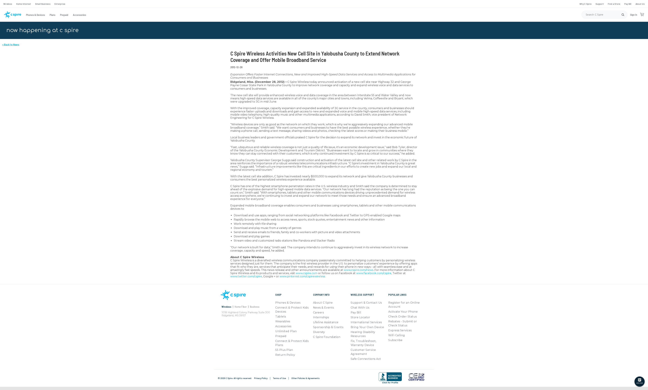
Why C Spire (585, 3)
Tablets (280, 316)
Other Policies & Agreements (305, 378)
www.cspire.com (306, 273)
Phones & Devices (35, 14)
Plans (52, 14)
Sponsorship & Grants (328, 327)
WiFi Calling (396, 335)
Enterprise (60, 3)
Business (254, 306)
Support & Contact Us (366, 302)
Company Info (321, 294)
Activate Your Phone (403, 311)
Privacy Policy (261, 378)
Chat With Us (360, 307)
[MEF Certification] (416, 377)
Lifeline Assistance (326, 322)
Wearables (282, 321)
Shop (278, 294)
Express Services (400, 330)
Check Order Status (402, 316)
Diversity (319, 332)
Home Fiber (241, 306)
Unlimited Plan (286, 331)
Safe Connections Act (366, 358)
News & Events (323, 307)
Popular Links (397, 294)
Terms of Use (280, 378)
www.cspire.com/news (358, 270)
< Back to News (10, 44)
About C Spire (323, 302)
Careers (318, 312)
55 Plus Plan (284, 350)
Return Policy (285, 354)
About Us (640, 3)
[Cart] (642, 14)
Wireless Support (362, 294)
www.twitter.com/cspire (246, 276)
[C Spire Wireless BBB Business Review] (390, 378)
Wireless (7, 3)
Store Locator (360, 317)
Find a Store (614, 3)
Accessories (79, 14)
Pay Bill (627, 3)
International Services (366, 322)
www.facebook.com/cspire (373, 273)
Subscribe (395, 340)
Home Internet (23, 3)
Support (600, 3)
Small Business (42, 3)
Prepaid (64, 14)
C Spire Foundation (327, 337)
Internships (321, 317)
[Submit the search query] (622, 14)
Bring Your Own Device (367, 327)
